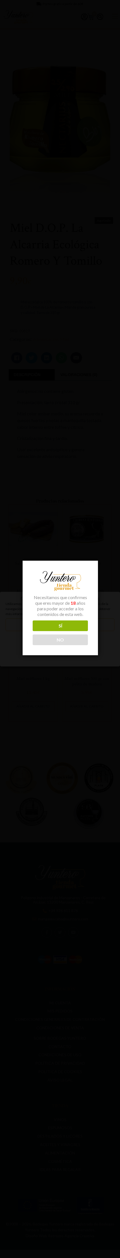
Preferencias (60, 655)
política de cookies (62, 614)
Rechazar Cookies (60, 640)
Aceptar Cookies (60, 624)
